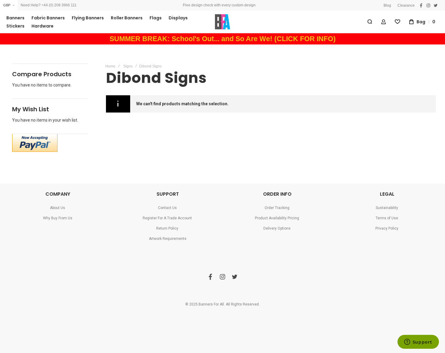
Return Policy (167, 228)
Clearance (406, 5)
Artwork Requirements (167, 239)
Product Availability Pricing (277, 218)
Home (110, 66)
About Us (57, 208)
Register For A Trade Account (167, 218)
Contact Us (167, 208)
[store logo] (222, 21)
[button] (9, 5)
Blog (387, 5)
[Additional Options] (35, 150)
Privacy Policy (386, 228)
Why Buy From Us (57, 218)
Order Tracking (277, 208)
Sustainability (387, 208)
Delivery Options (277, 228)
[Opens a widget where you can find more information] (418, 342)
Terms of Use (387, 218)
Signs (128, 66)
